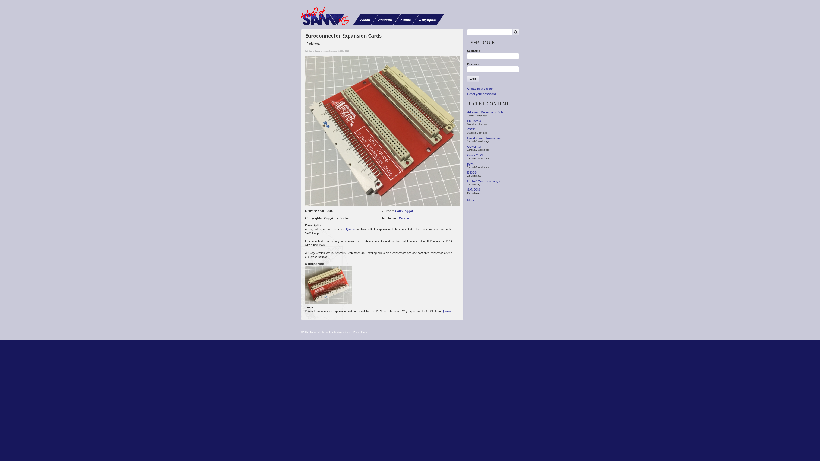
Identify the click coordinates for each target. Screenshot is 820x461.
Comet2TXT (475, 155)
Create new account (480, 88)
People (406, 20)
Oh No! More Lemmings (483, 181)
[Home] (326, 15)
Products (386, 20)
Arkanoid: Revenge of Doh (485, 112)
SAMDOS (473, 189)
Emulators (474, 121)
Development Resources (484, 138)
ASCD (471, 129)
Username (473, 51)
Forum (365, 20)
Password (473, 64)
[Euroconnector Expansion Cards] (328, 285)
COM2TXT (474, 146)
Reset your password (481, 94)
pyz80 (471, 163)
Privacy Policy (360, 332)
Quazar (404, 218)
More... (472, 200)
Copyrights (427, 20)
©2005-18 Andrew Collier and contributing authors (325, 332)
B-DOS (472, 172)
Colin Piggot (404, 211)
